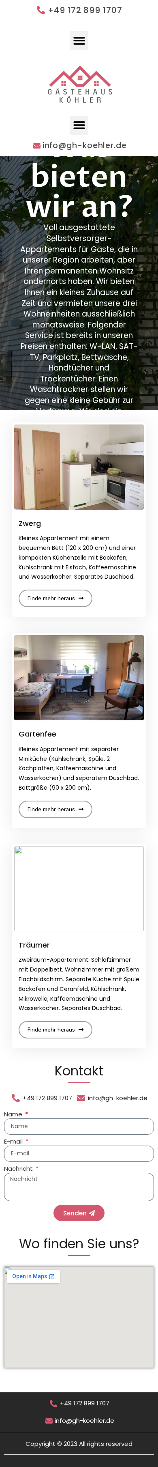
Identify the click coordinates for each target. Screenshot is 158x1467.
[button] (79, 40)
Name (14, 1114)
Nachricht (19, 1169)
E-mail (14, 1142)
